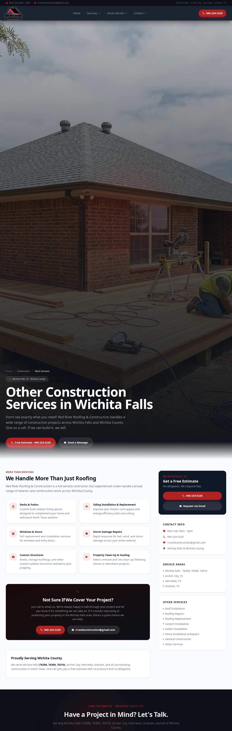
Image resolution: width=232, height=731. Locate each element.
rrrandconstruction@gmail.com (53, 2)
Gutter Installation (176, 629)
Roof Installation (175, 608)
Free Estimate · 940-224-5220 (33, 442)
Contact (138, 13)
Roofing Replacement (178, 618)
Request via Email (194, 506)
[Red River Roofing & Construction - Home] (13, 13)
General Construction (178, 639)
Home (76, 13)
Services (92, 13)
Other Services (174, 644)
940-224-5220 (52, 630)
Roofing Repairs (174, 613)
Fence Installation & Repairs (182, 634)
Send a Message (78, 442)
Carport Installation (177, 624)
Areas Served (115, 13)
